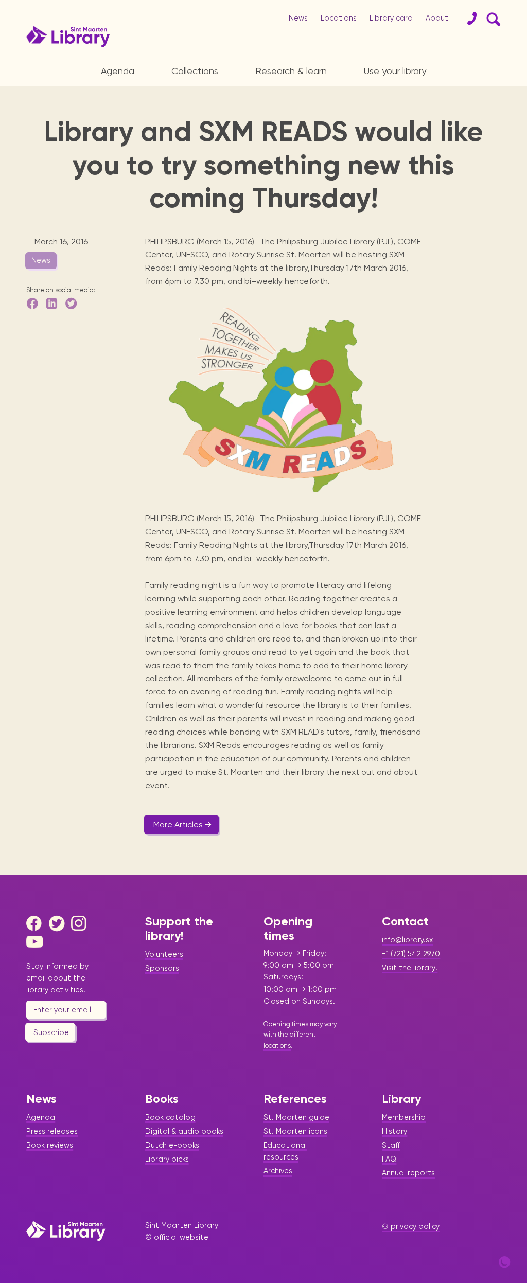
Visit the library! (409, 968)
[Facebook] (36, 923)
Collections (194, 70)
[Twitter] (59, 923)
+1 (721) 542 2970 (411, 954)
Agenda (117, 70)
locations (277, 1045)
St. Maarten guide (296, 1117)
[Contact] (468, 18)
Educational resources (285, 1151)
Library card (391, 18)
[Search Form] (491, 18)
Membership (404, 1117)
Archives (278, 1171)
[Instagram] (81, 923)
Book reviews (49, 1145)
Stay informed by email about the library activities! (57, 978)
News (298, 18)
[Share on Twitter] (72, 303)
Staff (391, 1145)
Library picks (167, 1159)
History (394, 1131)
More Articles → (182, 824)
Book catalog (170, 1117)
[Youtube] (36, 942)
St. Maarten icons (295, 1131)
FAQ (389, 1159)
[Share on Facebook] (33, 303)
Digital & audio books (184, 1131)
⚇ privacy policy (411, 1226)
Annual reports (408, 1173)
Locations (339, 18)
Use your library (395, 70)
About (437, 18)
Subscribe (51, 1032)
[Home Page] (66, 1231)
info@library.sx (407, 940)
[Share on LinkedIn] (52, 303)
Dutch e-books (172, 1145)
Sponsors (162, 968)
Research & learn (291, 70)
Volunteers (164, 954)
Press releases (52, 1131)
